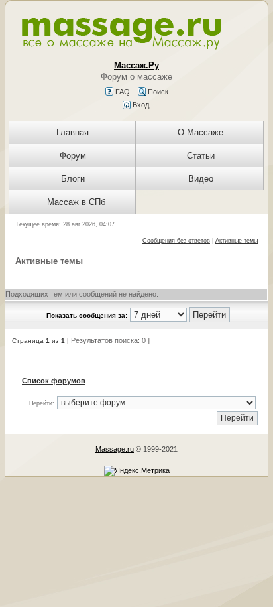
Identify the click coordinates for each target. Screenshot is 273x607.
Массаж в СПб (76, 202)
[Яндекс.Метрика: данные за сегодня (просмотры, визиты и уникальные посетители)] (137, 471)
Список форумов (53, 381)
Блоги (73, 179)
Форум (73, 156)
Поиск (157, 92)
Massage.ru (114, 449)
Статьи (201, 156)
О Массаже (200, 132)
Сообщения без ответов (176, 240)
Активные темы (236, 240)
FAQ (121, 92)
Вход (140, 105)
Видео (200, 179)
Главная (72, 132)
